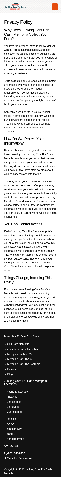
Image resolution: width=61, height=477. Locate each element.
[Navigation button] (55, 6)
